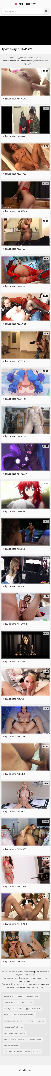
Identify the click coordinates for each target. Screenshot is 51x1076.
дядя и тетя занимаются (14, 1039)
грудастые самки (33, 1008)
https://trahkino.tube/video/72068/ (18, 60)
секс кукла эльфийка (13, 1008)
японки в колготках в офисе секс (18, 1002)
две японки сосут (11, 1045)
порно (25, 974)
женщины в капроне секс (15, 1033)
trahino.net (27, 4)
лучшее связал (35, 1039)
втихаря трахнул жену (13, 996)
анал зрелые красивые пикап (17, 1051)
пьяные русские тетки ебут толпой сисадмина (24, 1020)
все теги (36, 1051)
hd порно (24, 987)
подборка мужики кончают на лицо (19, 1014)
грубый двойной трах (13, 1027)
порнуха (43, 984)
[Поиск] (46, 11)
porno (36, 971)
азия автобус (32, 996)
